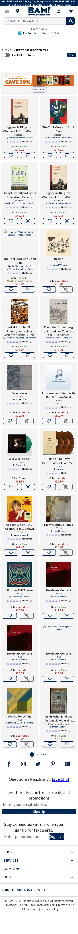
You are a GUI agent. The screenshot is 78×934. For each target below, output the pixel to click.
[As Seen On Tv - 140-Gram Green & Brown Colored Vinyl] (19, 509)
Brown (58, 258)
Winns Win (19, 393)
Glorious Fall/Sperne (19, 590)
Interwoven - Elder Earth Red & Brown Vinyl (58, 395)
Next (44, 754)
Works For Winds (19, 716)
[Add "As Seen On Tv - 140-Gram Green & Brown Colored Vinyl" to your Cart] (28, 552)
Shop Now (39, 89)
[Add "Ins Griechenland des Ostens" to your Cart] (67, 744)
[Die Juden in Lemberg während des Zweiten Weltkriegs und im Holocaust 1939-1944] (58, 311)
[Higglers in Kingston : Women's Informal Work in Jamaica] (19, 111)
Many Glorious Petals (58, 524)
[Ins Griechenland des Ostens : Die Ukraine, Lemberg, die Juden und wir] (58, 700)
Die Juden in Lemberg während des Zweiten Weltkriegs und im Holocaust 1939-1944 (58, 329)
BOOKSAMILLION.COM (19, 904)
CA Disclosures (29, 909)
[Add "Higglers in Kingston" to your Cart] (28, 155)
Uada (59, 403)
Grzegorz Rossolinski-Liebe (57, 339)
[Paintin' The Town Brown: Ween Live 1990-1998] (58, 443)
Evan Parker (21, 399)
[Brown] (58, 243)
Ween (60, 469)
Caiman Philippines (21, 596)
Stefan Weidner (59, 726)
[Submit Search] (70, 21)
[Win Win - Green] (19, 443)
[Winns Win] (19, 377)
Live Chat (60, 779)
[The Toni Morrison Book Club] (58, 111)
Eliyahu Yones (54, 337)
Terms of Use (66, 904)
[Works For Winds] (19, 700)
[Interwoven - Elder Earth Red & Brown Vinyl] (58, 377)
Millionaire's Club (49, 33)
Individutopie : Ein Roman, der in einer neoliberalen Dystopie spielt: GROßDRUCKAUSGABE (19, 329)
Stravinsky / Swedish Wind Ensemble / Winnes (20, 724)
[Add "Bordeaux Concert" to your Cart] (67, 616)
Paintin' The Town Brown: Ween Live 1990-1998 (58, 461)
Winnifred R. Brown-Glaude (20, 203)
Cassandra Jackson (18, 269)
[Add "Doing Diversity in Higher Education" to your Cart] (28, 221)
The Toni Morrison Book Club (58, 129)
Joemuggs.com (46, 904)
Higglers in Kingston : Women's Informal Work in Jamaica (19, 129)
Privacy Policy (49, 909)
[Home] (39, 11)
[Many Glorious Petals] (58, 509)
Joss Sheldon (11, 337)
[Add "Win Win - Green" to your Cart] (28, 487)
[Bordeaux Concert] (58, 574)
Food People (60, 531)
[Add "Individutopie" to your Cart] (28, 355)
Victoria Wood (21, 535)
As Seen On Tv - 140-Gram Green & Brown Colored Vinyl (19, 527)
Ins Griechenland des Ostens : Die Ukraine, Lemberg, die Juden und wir (58, 719)
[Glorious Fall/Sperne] (19, 574)
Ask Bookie (29, 33)
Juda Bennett (54, 137)
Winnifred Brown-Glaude (21, 137)
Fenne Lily (21, 465)
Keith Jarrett (60, 596)
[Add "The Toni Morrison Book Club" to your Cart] (67, 155)
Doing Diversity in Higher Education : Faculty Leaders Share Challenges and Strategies (19, 195)
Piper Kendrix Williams (19, 270)
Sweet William (60, 264)
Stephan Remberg (27, 337)
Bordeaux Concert (58, 590)
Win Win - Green (19, 458)
